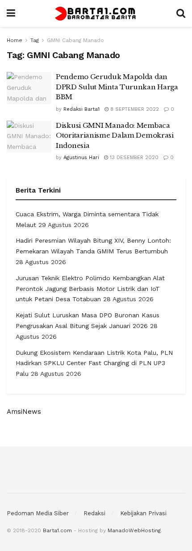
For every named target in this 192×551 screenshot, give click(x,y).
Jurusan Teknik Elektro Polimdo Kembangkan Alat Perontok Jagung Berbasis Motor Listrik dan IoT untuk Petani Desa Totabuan (90, 288)
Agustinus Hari (81, 157)
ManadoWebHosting (134, 530)
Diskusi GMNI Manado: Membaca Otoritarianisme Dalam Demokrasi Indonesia (115, 135)
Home (14, 40)
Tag (34, 40)
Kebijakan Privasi (143, 513)
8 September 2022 (134, 109)
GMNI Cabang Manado (75, 40)
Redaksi (94, 513)
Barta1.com (57, 530)
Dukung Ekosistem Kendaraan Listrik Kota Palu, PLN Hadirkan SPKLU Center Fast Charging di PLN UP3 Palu (94, 363)
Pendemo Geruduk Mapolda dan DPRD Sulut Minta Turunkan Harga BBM (117, 86)
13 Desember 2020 (133, 157)
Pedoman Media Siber (38, 513)
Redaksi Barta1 (81, 109)
